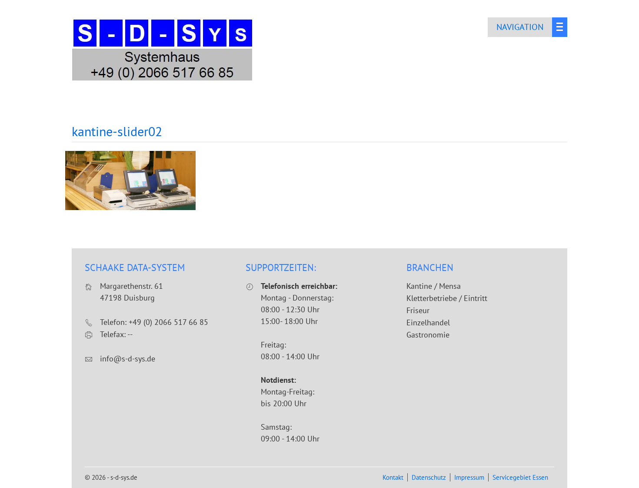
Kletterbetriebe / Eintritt (446, 298)
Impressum (469, 477)
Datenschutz (429, 477)
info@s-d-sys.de (127, 359)
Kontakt (393, 477)
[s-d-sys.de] (163, 80)
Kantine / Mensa (433, 286)
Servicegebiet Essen (520, 477)
